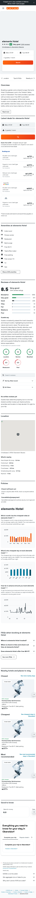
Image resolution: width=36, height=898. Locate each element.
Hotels (16, 890)
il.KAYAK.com (9, 890)
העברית (22, 3)
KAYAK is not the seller (10, 874)
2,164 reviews (25, 44)
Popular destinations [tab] (26, 837)
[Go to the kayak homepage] (13, 8)
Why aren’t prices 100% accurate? (14, 881)
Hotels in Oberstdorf (11, 848)
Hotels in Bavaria (17, 892)
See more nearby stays (28, 676)
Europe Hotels (24, 890)
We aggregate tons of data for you (14, 877)
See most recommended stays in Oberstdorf (27, 755)
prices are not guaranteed (9, 868)
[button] (34, 3)
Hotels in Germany (6, 892)
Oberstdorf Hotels (12, 893)
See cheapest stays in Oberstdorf (28, 715)
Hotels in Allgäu (28, 892)
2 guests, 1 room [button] (9, 58)
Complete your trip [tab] (10, 837)
